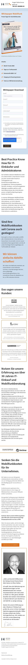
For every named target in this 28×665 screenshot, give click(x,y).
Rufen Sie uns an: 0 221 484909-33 (10, 545)
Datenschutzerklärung (6, 655)
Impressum (4, 653)
